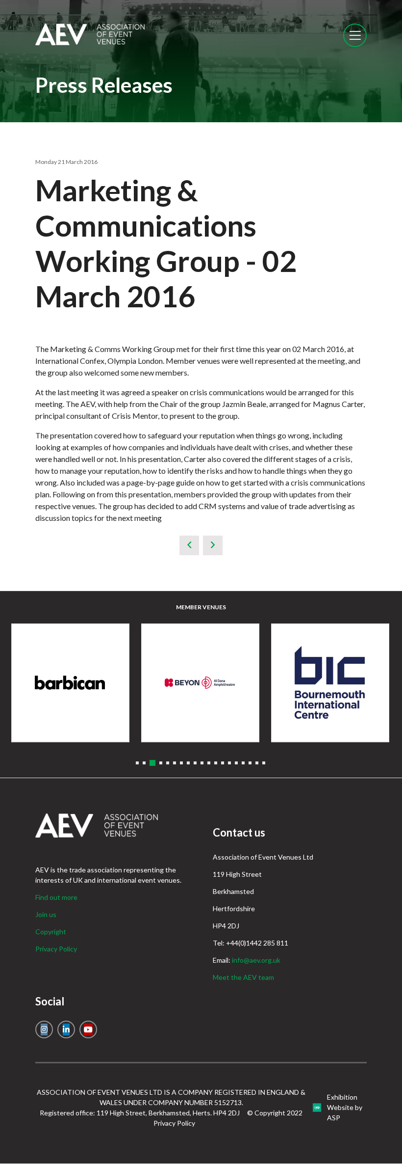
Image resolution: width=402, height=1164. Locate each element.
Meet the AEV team (243, 977)
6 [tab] (174, 762)
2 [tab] (144, 762)
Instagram (44, 1029)
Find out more (56, 897)
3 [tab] (152, 763)
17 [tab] (250, 762)
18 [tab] (256, 762)
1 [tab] (137, 762)
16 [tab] (243, 762)
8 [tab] (188, 762)
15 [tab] (236, 762)
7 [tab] (181, 762)
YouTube (88, 1029)
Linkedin (66, 1029)
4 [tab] (160, 762)
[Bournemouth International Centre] (330, 682)
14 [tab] (229, 762)
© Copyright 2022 (274, 1113)
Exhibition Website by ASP (344, 1107)
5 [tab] (167, 762)
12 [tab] (215, 762)
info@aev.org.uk (256, 960)
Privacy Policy (56, 949)
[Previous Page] (189, 545)
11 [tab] (208, 762)
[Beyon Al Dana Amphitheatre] (200, 682)
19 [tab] (263, 762)
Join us (45, 914)
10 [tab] (202, 762)
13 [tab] (222, 762)
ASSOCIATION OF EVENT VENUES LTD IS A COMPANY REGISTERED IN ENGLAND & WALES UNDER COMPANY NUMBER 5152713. (171, 1097)
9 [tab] (195, 762)
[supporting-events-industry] (90, 42)
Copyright (50, 931)
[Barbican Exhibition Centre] (70, 682)
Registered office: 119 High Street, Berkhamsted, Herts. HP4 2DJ (140, 1113)
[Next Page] (213, 545)
